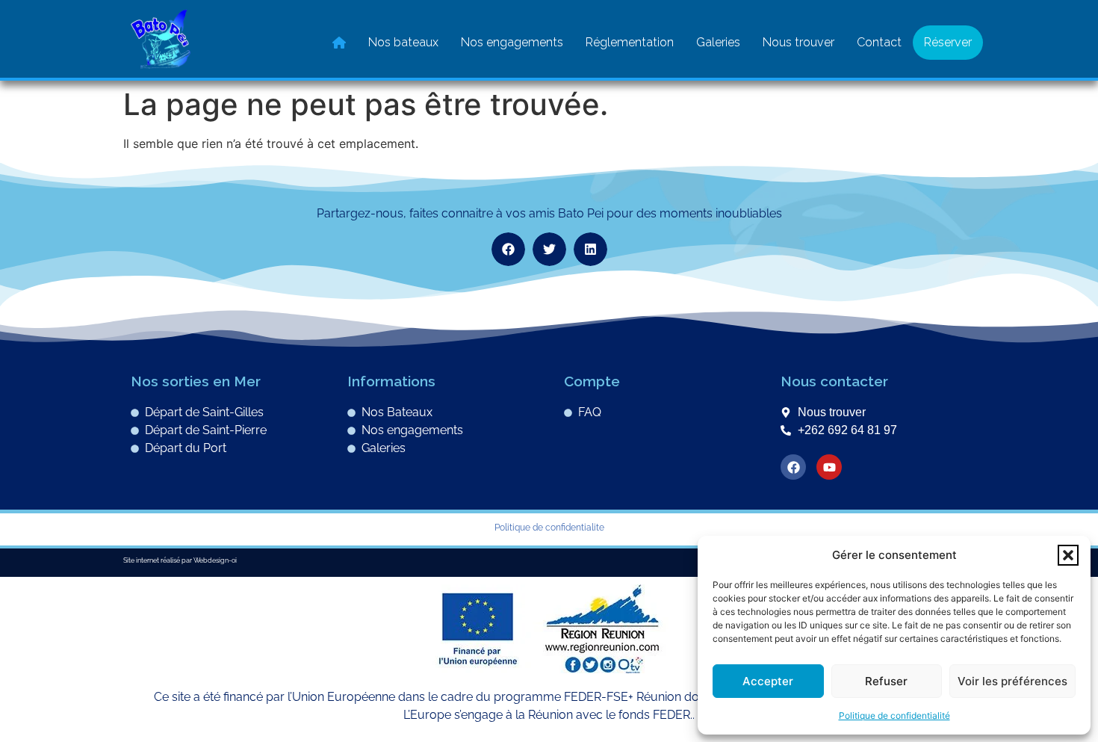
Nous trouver (798, 42)
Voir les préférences (1012, 681)
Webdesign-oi (215, 560)
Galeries (718, 42)
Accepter (767, 681)
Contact (879, 42)
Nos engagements (512, 42)
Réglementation (630, 42)
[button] (1068, 555)
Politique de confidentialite (549, 527)
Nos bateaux (403, 42)
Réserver (948, 42)
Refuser (886, 681)
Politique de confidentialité (894, 715)
